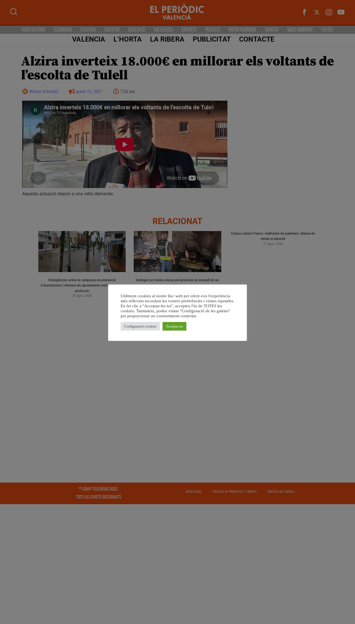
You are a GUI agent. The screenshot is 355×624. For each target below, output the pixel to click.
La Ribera (167, 39)
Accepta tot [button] (174, 326)
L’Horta (127, 39)
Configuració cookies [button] (140, 326)
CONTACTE (257, 39)
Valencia (88, 39)
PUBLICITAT (212, 39)
